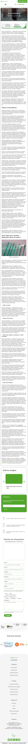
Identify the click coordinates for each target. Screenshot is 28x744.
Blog (14, 705)
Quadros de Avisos (14, 672)
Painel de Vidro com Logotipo (14, 686)
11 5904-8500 (14, 660)
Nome (5, 562)
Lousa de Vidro (14, 667)
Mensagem (6, 600)
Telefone (6, 572)
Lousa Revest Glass (14, 691)
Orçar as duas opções (11, 595)
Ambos (19, 598)
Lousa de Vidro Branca (14, 684)
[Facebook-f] (17, 740)
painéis (3, 389)
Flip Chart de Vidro (14, 689)
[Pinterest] (11, 740)
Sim (6, 593)
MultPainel (4, 463)
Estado (5, 586)
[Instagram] (14, 740)
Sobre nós (14, 703)
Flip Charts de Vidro (14, 675)
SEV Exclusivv (14, 713)
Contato (14, 708)
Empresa (6, 576)
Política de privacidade (14, 711)
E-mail (5, 567)
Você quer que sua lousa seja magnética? (13, 590)
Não (11, 593)
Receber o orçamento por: (10, 596)
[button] (6, 4)
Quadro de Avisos (14, 694)
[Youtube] (9, 740)
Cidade (6, 581)
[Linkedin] (19, 740)
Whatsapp (13, 598)
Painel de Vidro (14, 670)
